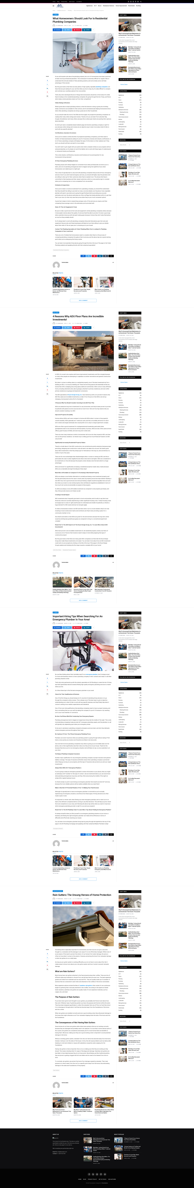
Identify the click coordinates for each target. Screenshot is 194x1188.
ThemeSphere (105, 1183)
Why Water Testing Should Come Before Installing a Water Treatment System (134, 48)
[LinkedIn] (47, 88)
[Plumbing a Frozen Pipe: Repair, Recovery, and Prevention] (83, 282)
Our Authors (79, 1)
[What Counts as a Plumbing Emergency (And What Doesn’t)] (104, 282)
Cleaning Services (124, 112)
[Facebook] (47, 80)
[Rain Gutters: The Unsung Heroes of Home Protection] (83, 926)
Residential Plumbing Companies (61, 250)
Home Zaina (123, 84)
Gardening (121, 107)
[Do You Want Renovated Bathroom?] (123, 182)
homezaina (60, 25)
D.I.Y (95, 5)
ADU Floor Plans (57, 550)
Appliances (89, 5)
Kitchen (120, 119)
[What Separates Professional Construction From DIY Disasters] (104, 582)
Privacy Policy (64, 1)
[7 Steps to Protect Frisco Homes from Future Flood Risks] (123, 157)
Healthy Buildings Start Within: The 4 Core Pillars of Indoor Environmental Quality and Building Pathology (134, 58)
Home (54, 1)
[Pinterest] (47, 92)
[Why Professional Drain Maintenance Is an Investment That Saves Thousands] (130, 25)
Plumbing (55, 14)
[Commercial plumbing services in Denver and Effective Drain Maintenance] (62, 282)
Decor (99, 5)
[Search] (140, 1)
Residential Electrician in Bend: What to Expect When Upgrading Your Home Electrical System (134, 69)
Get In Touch (71, 1)
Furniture (121, 104)
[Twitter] (47, 84)
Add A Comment (83, 300)
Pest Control (122, 129)
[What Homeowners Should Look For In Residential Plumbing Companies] (83, 53)
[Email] (47, 96)
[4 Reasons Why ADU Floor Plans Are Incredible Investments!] (83, 351)
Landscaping (122, 121)
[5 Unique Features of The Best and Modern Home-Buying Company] (123, 166)
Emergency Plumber (58, 828)
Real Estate (131, 5)
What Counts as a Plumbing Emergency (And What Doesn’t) (103, 290)
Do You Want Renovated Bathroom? (134, 181)
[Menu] (53, 6)
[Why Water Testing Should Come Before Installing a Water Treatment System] (123, 49)
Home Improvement (121, 5)
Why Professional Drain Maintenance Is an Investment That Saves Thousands (129, 34)
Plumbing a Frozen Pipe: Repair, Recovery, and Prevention (82, 290)
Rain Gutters (56, 1070)
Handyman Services (108, 5)
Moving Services (122, 126)
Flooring (120, 102)
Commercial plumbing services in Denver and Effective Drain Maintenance (61, 291)
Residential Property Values (69, 550)
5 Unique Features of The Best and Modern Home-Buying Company (134, 165)
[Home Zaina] (59, 5)
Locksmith (121, 124)
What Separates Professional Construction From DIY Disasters (103, 590)
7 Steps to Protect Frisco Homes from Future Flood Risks (134, 156)
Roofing (138, 5)
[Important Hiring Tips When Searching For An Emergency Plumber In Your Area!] (83, 651)
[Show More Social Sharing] (93, 29)
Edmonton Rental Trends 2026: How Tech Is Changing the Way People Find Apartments (83, 591)
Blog (58, 1)
